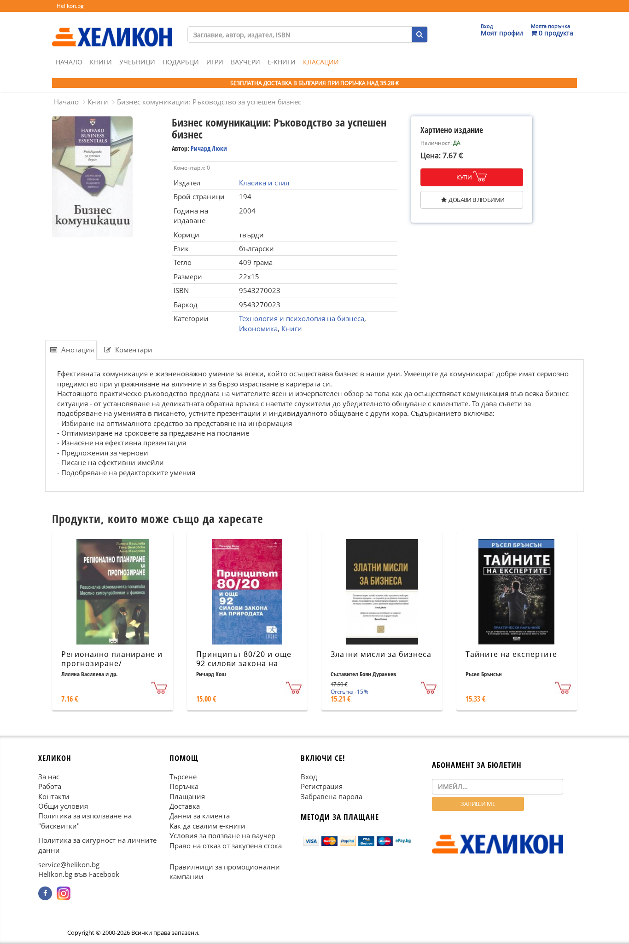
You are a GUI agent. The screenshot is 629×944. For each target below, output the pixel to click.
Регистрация (322, 786)
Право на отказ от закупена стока (225, 845)
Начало (69, 62)
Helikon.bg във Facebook (78, 874)
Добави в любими (476, 200)
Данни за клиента (199, 815)
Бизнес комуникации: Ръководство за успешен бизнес (209, 101)
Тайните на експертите (511, 654)
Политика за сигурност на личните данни (97, 844)
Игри (214, 62)
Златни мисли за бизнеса (381, 654)
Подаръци (181, 62)
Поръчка (183, 786)
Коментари (132, 349)
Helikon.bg (70, 6)
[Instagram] (63, 893)
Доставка (184, 805)
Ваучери (245, 62)
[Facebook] (45, 893)
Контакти (54, 795)
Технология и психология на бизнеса (301, 318)
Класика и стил (264, 182)
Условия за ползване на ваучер (222, 835)
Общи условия (63, 805)
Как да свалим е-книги (207, 825)
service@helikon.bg (68, 864)
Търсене (183, 776)
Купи (464, 177)
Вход (309, 776)
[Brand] (112, 28)
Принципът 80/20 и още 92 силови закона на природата (243, 664)
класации (321, 62)
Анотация (76, 349)
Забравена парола (331, 795)
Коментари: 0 (192, 168)
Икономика (258, 328)
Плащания (187, 795)
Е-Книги (282, 62)
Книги (101, 62)
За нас (48, 776)
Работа (49, 786)
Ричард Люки (209, 148)
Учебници (137, 62)
